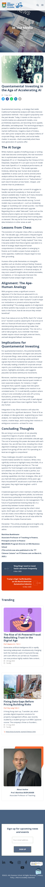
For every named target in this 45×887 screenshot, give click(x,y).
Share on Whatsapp (11, 98)
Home (5, 33)
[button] (38, 5)
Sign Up (22, 849)
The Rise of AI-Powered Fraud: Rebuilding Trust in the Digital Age (22, 637)
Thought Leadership (27, 33)
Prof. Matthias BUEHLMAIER (22, 792)
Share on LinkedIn (15, 98)
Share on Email (19, 98)
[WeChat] (12, 862)
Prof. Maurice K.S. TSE (11, 644)
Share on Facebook (7, 98)
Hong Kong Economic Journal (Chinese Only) (21, 732)
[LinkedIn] (3, 862)
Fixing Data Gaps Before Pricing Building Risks (19, 703)
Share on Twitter (3, 98)
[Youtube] (22, 867)
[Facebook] (26, 862)
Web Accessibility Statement (25, 878)
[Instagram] (19, 862)
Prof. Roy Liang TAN (10, 708)
